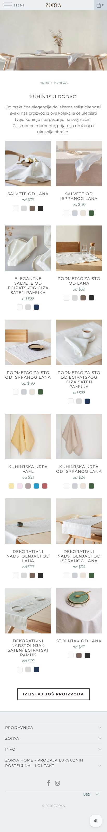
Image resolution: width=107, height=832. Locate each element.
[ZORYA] (53, 5)
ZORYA (59, 806)
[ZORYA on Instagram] (58, 783)
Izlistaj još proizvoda (53, 694)
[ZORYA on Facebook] (49, 783)
